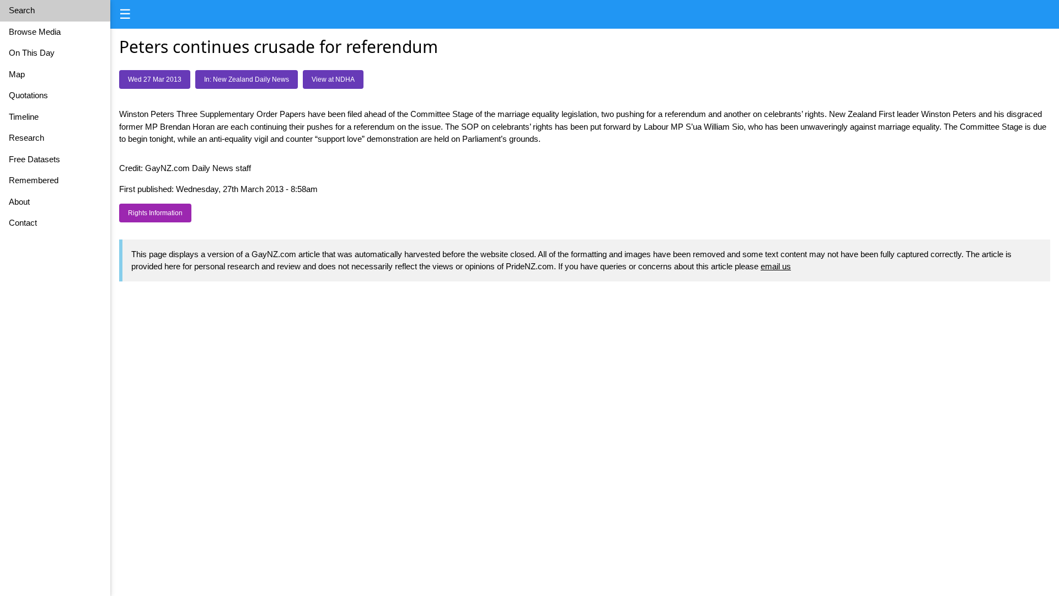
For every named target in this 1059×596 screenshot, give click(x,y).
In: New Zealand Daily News (246, 79)
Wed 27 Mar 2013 (154, 79)
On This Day (32, 52)
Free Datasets (34, 159)
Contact (23, 222)
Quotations (28, 95)
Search (22, 10)
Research (26, 137)
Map (17, 74)
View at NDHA (333, 79)
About (19, 201)
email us (776, 266)
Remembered (33, 180)
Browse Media (35, 31)
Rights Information (155, 213)
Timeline (24, 116)
